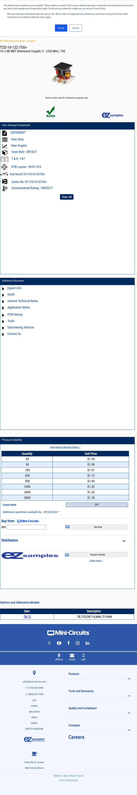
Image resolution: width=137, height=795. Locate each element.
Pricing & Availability (12, 439)
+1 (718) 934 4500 (34, 687)
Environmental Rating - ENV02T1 (32, 188)
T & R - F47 (18, 159)
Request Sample (97, 554)
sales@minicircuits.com (34, 681)
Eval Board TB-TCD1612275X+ (27, 174)
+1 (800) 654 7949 (34, 694)
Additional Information (13, 280)
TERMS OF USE (60, 775)
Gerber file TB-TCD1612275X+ (29, 182)
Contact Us (14, 334)
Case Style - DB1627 (24, 152)
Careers (76, 737)
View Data (17, 139)
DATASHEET (18, 132)
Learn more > (96, 560)
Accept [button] (61, 28)
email (72, 659)
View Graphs (19, 145)
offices (59, 659)
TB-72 (27, 617)
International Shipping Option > (65, 447)
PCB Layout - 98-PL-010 (26, 167)
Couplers (31, 40)
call (83, 659)
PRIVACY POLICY (76, 775)
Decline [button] (75, 28)
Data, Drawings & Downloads (16, 125)
